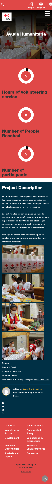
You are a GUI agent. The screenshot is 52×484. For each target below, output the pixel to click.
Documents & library (34, 432)
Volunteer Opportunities (12, 447)
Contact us (32, 453)
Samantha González (32, 389)
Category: (6, 371)
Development (12, 438)
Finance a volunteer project (36, 447)
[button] (26, 403)
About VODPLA (35, 425)
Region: (6, 363)
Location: (6, 375)
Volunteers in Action (12, 432)
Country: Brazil (9, 367)
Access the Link (41, 380)
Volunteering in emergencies (35, 439)
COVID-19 (10, 425)
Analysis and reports (12, 455)
